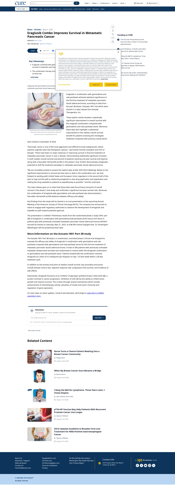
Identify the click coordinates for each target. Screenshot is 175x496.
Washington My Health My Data (81, 460)
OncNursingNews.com (50, 463)
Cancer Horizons (67, 9)
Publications (95, 9)
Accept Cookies (111, 84)
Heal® (88, 9)
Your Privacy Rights (76, 463)
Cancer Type (21, 9)
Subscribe (98, 318)
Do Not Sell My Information (79, 458)
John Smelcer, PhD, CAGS (64, 396)
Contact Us (19, 465)
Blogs (40, 9)
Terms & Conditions (49, 465)
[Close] (118, 52)
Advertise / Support (22, 460)
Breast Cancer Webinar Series (52, 9)
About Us (18, 458)
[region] (88, 70)
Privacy (45, 468)
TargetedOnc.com (49, 458)
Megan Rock (60, 358)
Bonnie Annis (60, 374)
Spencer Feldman (62, 416)
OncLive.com (47, 460)
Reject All (96, 84)
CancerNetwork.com (23, 468)
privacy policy (68, 322)
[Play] (40, 51)
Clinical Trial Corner (79, 9)
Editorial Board (20, 463)
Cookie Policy (104, 79)
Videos (102, 9)
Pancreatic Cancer (34, 330)
